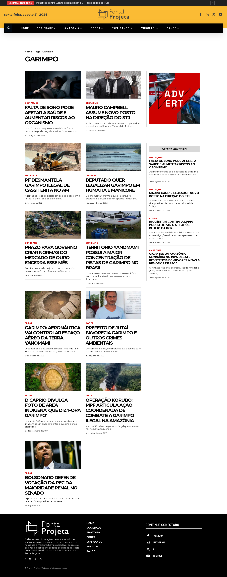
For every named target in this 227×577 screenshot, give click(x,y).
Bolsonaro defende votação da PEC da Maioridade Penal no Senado (51, 485)
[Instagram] (30, 559)
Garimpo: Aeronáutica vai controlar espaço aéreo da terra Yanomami (52, 335)
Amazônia (155, 250)
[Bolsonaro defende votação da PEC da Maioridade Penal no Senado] (53, 455)
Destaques (31, 103)
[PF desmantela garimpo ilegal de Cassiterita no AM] (53, 157)
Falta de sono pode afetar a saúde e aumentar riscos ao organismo (50, 115)
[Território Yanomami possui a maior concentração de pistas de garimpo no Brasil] (113, 225)
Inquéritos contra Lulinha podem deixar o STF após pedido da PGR (171, 225)
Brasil (29, 323)
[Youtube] (220, 14)
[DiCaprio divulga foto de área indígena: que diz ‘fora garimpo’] (53, 377)
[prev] (213, 3)
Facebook (158, 536)
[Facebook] (200, 14)
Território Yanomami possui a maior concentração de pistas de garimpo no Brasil (112, 257)
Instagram (159, 542)
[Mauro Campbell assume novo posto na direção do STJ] (113, 85)
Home (28, 51)
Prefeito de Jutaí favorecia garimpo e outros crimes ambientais (111, 335)
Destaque (92, 103)
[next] (218, 3)
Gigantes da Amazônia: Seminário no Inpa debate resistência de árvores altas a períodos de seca (89, 2)
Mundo (29, 396)
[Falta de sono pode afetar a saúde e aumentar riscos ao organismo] (53, 85)
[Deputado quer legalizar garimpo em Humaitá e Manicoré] (113, 157)
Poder (89, 323)
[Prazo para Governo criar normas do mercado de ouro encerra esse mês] (53, 225)
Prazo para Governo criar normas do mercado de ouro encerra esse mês (51, 254)
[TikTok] (35, 559)
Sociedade (31, 175)
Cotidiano (92, 175)
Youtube (157, 556)
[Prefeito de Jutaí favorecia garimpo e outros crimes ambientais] (113, 305)
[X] (213, 14)
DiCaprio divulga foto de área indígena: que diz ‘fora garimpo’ (53, 407)
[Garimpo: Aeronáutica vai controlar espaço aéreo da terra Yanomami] (53, 305)
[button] (8, 28)
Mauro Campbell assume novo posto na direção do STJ (110, 113)
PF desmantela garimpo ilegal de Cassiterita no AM (47, 185)
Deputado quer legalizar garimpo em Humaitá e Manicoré (113, 185)
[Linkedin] (207, 14)
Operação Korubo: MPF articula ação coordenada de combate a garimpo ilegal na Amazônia (110, 410)
